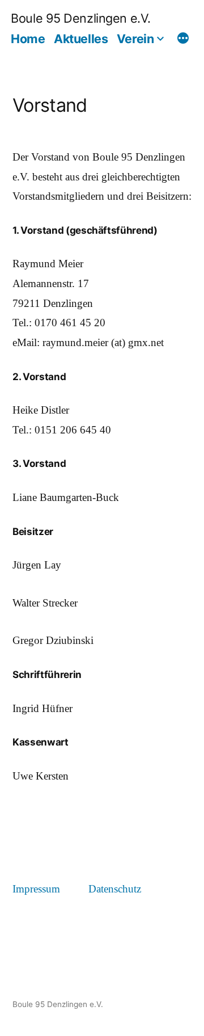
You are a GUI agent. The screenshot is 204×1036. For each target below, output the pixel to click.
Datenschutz (114, 889)
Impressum (36, 889)
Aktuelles (81, 38)
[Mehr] (183, 40)
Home (28, 38)
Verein (135, 38)
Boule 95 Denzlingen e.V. (81, 18)
